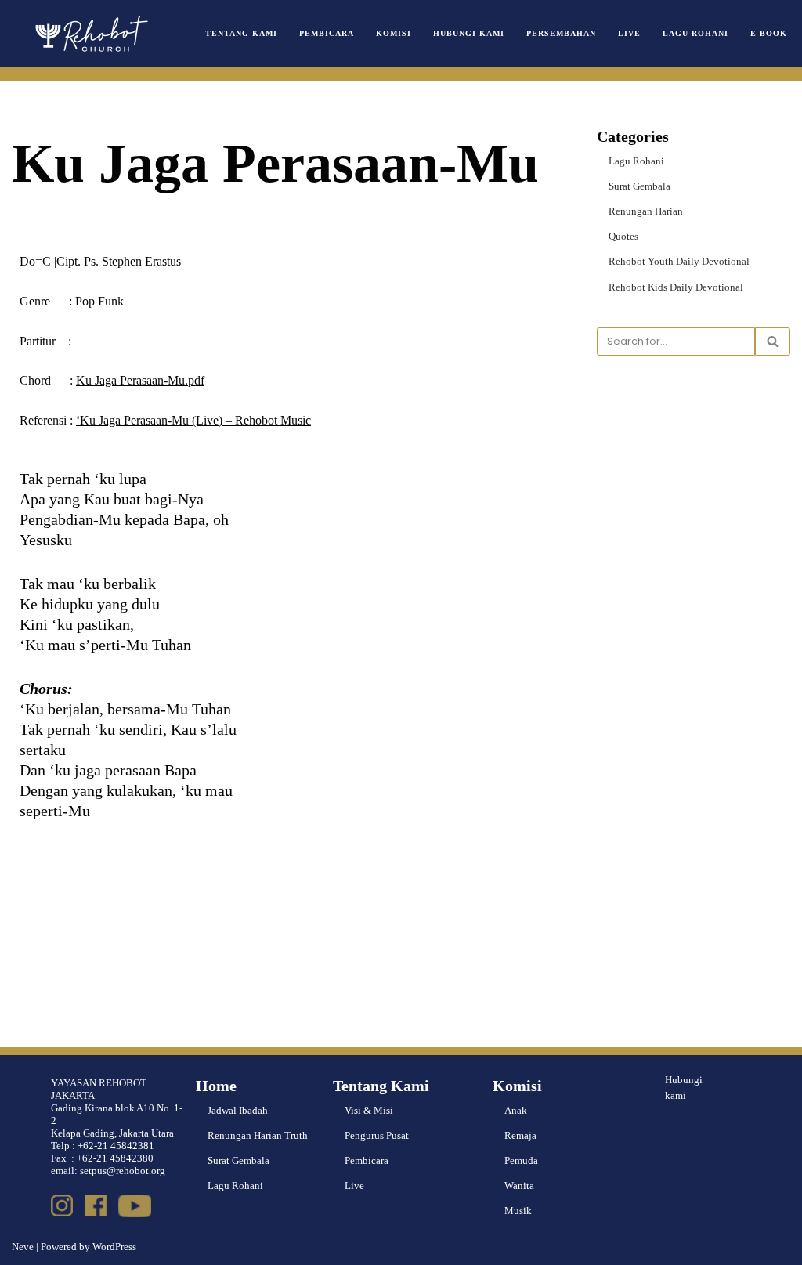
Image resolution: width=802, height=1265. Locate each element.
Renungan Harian (646, 211)
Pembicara (326, 33)
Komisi (393, 33)
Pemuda (521, 1160)
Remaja (520, 1135)
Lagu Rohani (695, 33)
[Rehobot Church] (90, 33)
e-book (768, 33)
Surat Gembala (639, 186)
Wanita (519, 1185)
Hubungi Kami (468, 33)
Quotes (623, 236)
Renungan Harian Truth (258, 1135)
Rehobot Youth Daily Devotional (679, 261)
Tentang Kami (241, 33)
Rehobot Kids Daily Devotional (676, 287)
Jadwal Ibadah (238, 1110)
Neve (23, 1246)
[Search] (772, 341)
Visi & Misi (369, 1110)
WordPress (114, 1246)
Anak (515, 1110)
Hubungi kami (684, 1088)
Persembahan (561, 33)
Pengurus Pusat (377, 1135)
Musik (518, 1210)
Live (629, 33)
